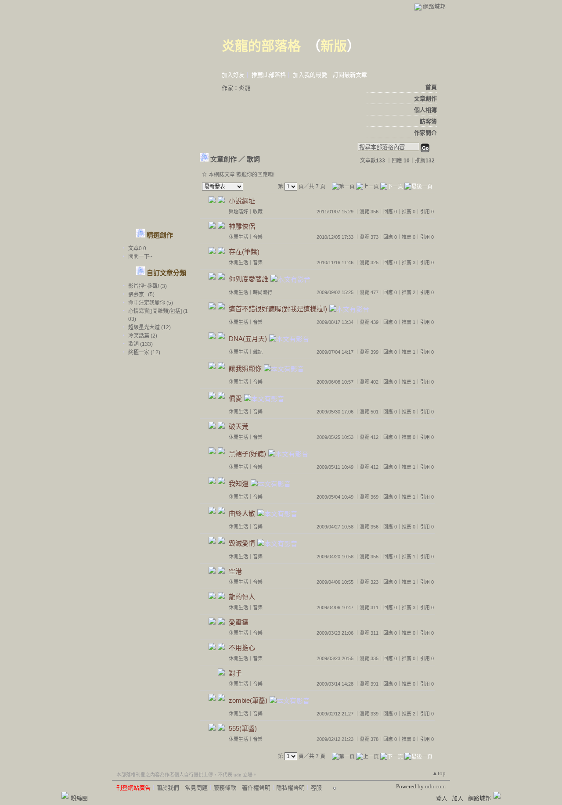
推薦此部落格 (269, 75)
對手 (235, 673)
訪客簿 (428, 121)
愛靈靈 (239, 622)
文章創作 (425, 98)
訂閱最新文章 (350, 75)
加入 (457, 798)
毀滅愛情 (242, 543)
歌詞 (253, 159)
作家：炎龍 (236, 88)
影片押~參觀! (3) (147, 286)
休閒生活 (238, 237)
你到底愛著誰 (248, 279)
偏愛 (235, 398)
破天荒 (239, 426)
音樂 (258, 237)
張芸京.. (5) (141, 294)
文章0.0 (137, 248)
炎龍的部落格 (261, 46)
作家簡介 (425, 132)
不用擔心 (242, 647)
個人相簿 (425, 110)
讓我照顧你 (245, 369)
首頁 (431, 87)
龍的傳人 (242, 596)
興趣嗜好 (238, 211)
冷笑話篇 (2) (142, 336)
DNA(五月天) (248, 339)
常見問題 (196, 787)
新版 (334, 46)
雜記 (258, 352)
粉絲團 (79, 798)
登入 (441, 798)
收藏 (258, 211)
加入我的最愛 (310, 75)
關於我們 (167, 787)
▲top (439, 773)
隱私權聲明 (290, 787)
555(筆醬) (243, 728)
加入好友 (233, 75)
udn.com (435, 786)
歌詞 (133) (140, 344)
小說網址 (242, 201)
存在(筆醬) (244, 251)
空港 (235, 571)
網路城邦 (434, 6)
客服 (316, 787)
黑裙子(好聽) (247, 454)
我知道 (239, 484)
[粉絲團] (64, 795)
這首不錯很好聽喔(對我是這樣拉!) (278, 309)
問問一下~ (140, 257)
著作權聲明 (256, 787)
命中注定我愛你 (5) (150, 303)
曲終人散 (242, 514)
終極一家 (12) (144, 352)
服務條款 (224, 787)
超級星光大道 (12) (149, 327)
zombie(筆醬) (248, 700)
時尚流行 (262, 292)
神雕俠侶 (242, 226)
